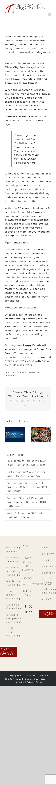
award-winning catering (21, 318)
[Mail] (30, 612)
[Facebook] (25, 606)
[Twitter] (30, 606)
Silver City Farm (16, 67)
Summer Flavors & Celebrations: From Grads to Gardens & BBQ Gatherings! (27, 502)
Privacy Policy (34, 682)
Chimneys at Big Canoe (20, 82)
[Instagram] (25, 612)
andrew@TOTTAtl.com (36, 584)
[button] (7, 435)
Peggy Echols (32, 345)
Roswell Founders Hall (26, 78)
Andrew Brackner (16, 116)
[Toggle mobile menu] (49, 14)
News (32, 372)
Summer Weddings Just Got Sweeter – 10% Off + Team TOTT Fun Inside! (27, 487)
